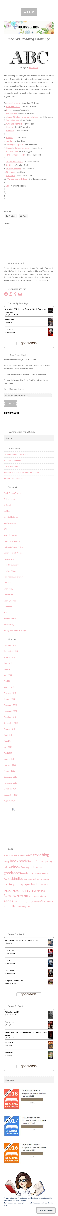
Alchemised (9, 319)
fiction (34, 867)
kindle (17, 878)
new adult (18, 885)
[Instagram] (10, 294)
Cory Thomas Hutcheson (13, 315)
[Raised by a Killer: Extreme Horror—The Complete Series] (50, 1038)
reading (18, 890)
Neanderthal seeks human (18, 147)
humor (38, 873)
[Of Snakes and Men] (50, 1018)
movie (47, 879)
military (42, 879)
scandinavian (41, 896)
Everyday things (10, 535)
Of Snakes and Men (13, 1012)
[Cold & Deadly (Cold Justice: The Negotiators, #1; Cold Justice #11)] (50, 956)
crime (7, 867)
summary (36, 901)
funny (40, 867)
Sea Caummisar (11, 1038)
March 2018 (9, 759)
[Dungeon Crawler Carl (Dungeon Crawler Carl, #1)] (50, 984)
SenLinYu (9, 322)
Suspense (8, 607)
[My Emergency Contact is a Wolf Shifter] (50, 945)
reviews (41, 890)
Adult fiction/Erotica (12, 493)
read (7, 890)
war (18, 907)
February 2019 (10, 693)
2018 (6, 855)
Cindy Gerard (10, 1025)
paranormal (43, 885)
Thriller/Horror (10, 619)
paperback (30, 884)
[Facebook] (6, 294)
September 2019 (11, 651)
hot (35, 873)
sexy (15, 902)
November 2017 (10, 783)
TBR (6, 612)
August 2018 (9, 729)
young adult (25, 906)
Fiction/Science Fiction (13, 547)
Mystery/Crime (10, 571)
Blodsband (9, 1052)
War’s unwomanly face (17, 178)
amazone (34, 855)
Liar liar (9, 141)
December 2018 (10, 705)
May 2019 (8, 675)
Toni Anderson (10, 332)
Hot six (9, 127)
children (7, 511)
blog (45, 854)
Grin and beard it (14, 123)
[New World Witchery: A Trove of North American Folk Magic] (50, 312)
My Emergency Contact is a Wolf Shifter (21, 940)
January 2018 (9, 771)
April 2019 (8, 681)
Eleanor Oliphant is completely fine (22, 116)
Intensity (10, 130)
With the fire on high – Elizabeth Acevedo (21, 472)
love (37, 879)
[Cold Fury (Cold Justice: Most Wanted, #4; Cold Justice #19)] (50, 335)
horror (29, 873)
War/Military (9, 624)
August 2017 (9, 801)
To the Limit (10, 1022)
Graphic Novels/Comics (13, 553)
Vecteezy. (33, 67)
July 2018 (8, 735)
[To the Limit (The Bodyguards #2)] (50, 1028)
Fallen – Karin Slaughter (14, 478)
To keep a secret (13, 168)
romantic (22, 895)
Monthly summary (11, 565)
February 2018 (10, 765)
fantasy (25, 867)
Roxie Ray (9, 943)
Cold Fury (9, 329)
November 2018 (10, 711)
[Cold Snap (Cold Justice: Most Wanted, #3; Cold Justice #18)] (50, 966)
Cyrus (8, 109)
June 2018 (8, 741)
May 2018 (8, 747)
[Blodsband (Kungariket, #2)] (50, 1058)
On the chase (12, 151)
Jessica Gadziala (11, 1014)
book (14, 860)
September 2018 (11, 723)
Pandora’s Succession (15, 154)
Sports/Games (10, 601)
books (24, 861)
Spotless (9, 165)
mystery (9, 884)
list (34, 879)
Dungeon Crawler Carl (14, 980)
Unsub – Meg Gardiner (13, 466)
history (23, 873)
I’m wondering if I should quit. (16, 454)
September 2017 (11, 795)
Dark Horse (11, 113)
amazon (23, 855)
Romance (8, 583)
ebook (16, 867)
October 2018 (10, 717)
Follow (10, 403)
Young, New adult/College (15, 630)
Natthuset (9, 1042)
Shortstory (8, 589)
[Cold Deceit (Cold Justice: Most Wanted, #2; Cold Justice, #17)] (50, 976)
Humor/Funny (9, 559)
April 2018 (8, 753)
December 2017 (10, 777)
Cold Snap (9, 960)
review (31, 890)
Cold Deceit (10, 970)
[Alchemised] (50, 325)
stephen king (22, 902)
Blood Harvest (13, 106)
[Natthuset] (50, 1048)
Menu (30, 12)
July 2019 (8, 663)
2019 (10, 855)
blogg (6, 861)
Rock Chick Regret (14, 161)
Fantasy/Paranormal (12, 541)
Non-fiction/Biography (13, 577)
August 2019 (9, 657)
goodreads (12, 872)
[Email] (20, 294)
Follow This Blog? (17, 354)
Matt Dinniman (11, 983)
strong (29, 902)
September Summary (12, 460)
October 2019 (10, 645)
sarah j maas (33, 896)
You (7, 185)
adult (16, 855)
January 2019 (9, 699)
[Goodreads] (15, 294)
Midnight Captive (15, 144)
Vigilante (10, 175)
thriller (12, 906)
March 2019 (9, 687)
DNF (5, 529)
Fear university (12, 120)
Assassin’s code (13, 103)
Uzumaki (10, 172)
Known (9, 137)
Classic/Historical (11, 517)
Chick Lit (7, 505)
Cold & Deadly (10, 950)
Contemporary (10, 523)
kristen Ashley (27, 879)
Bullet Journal (9, 499)
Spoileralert (8, 595)
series (8, 901)
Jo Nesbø (9, 1045)
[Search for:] (29, 438)
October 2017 (10, 789)
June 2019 (8, 669)
